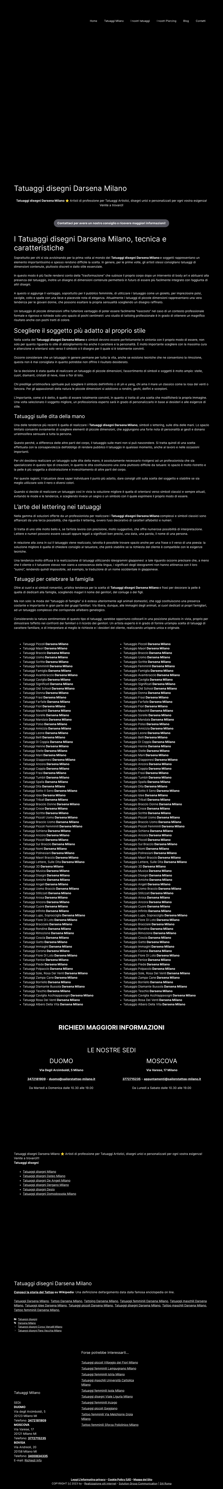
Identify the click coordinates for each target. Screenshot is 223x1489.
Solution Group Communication (138, 1483)
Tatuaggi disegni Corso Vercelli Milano (40, 1326)
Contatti (201, 21)
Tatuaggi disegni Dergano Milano (46, 1185)
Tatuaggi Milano (114, 21)
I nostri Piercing (166, 21)
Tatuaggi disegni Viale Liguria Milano (107, 1396)
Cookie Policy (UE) (119, 1479)
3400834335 (38, 1456)
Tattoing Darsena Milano (101, 1301)
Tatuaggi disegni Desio (39, 1189)
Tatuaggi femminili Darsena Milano (144, 1301)
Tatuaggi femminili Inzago (99, 1402)
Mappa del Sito (142, 1479)
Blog (186, 21)
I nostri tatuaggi (140, 21)
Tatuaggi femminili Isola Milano (102, 1390)
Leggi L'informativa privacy (88, 1479)
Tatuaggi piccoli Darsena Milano (90, 1305)
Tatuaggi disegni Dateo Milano (44, 1176)
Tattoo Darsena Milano (66, 1301)
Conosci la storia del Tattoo (34, 1292)
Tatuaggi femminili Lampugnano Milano (108, 1368)
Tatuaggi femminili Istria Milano (103, 1374)
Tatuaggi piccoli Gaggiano (99, 1408)
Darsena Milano (27, 1323)
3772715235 (131, 1079)
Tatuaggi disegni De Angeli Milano (46, 1180)
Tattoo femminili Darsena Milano (36, 1310)
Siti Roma (165, 1483)
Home (93, 21)
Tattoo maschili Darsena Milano (184, 1305)
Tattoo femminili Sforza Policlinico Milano (110, 1425)
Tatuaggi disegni (27, 1319)
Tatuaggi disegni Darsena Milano (137, 1305)
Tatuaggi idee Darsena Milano (46, 1305)
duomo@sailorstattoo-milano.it (72, 1079)
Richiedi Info (33, 1460)
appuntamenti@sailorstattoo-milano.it (172, 1079)
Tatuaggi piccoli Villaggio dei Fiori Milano (109, 1362)
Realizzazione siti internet (100, 1483)
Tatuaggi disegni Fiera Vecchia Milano (40, 1330)
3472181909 (36, 1079)
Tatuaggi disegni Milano (39, 1171)
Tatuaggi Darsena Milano (31, 1301)
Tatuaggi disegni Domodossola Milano (49, 1194)
